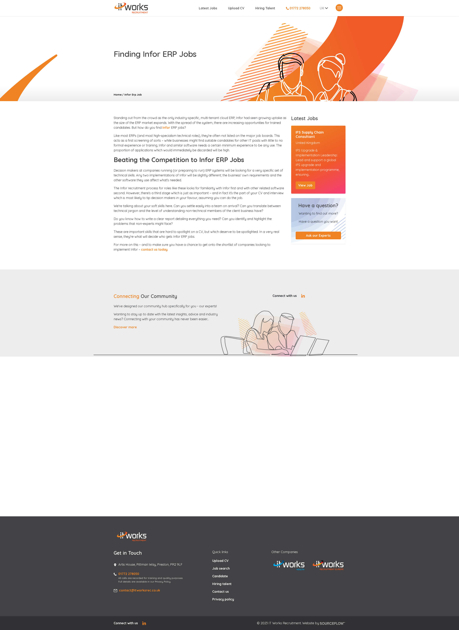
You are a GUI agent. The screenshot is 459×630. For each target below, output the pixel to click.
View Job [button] (305, 185)
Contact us (220, 591)
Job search (221, 568)
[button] (318, 235)
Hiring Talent (265, 8)
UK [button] (322, 8)
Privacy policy (223, 599)
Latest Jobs (208, 8)
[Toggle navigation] (339, 7)
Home (118, 94)
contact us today (154, 249)
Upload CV (236, 8)
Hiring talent (221, 584)
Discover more (125, 327)
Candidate (220, 576)
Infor (166, 127)
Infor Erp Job (133, 94)
